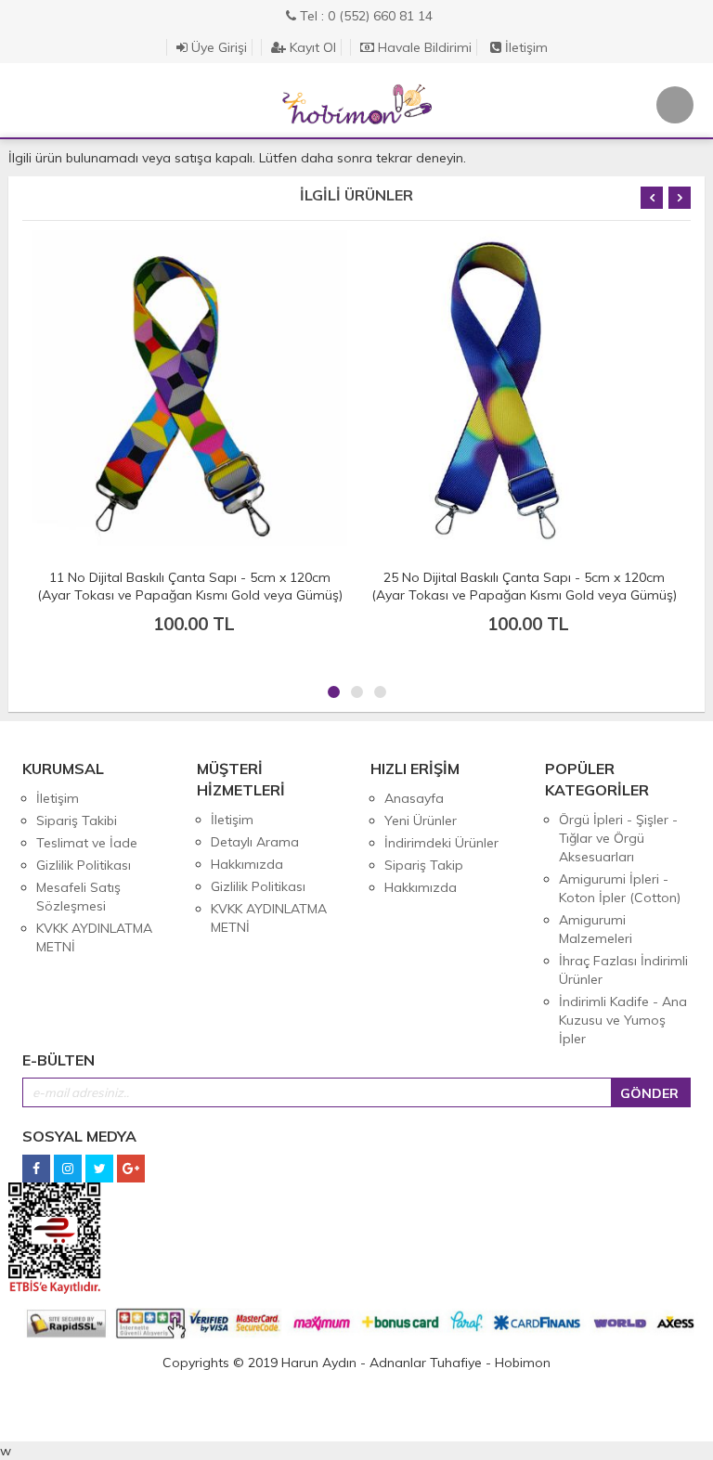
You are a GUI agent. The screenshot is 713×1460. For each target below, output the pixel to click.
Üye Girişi (217, 47)
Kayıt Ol (311, 47)
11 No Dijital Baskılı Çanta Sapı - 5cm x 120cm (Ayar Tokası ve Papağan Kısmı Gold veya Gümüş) (190, 586)
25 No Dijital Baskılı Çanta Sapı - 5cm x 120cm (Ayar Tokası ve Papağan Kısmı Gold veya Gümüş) (524, 586)
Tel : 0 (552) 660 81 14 (364, 15)
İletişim (524, 47)
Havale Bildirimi (423, 47)
